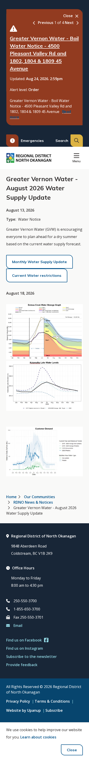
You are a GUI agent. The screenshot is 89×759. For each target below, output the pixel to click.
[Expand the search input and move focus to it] (77, 140)
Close (72, 750)
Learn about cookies (38, 737)
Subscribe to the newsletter (31, 656)
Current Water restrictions (36, 275)
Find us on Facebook (24, 640)
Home (11, 496)
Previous (45, 22)
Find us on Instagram (24, 648)
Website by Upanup (23, 710)
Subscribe (54, 710)
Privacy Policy (18, 701)
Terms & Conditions (52, 701)
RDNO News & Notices (33, 502)
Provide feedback (21, 664)
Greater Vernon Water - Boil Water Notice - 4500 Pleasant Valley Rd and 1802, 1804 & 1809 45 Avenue (44, 53)
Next (69, 22)
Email (17, 625)
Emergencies (32, 140)
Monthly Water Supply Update (39, 261)
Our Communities (39, 496)
